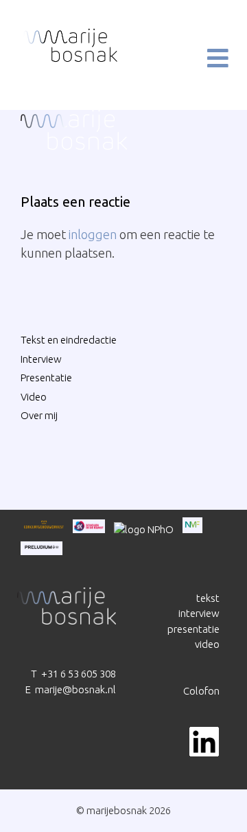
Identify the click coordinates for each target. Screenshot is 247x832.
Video (34, 397)
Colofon (201, 691)
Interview (41, 359)
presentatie (193, 629)
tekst (208, 598)
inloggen (93, 234)
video (207, 644)
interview (199, 613)
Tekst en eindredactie (69, 340)
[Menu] (206, 58)
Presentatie (46, 377)
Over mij (39, 415)
